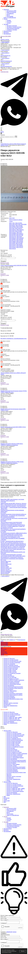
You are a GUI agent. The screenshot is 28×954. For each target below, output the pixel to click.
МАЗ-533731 (12, 246)
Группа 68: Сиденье (9, 692)
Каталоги (6, 700)
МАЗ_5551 (12, 223)
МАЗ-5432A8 (20, 229)
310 (3, 65)
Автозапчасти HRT (11, 808)
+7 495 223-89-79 (5, 50)
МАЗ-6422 (19, 236)
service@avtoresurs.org (6, 66)
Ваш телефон (4, 920)
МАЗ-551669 (19, 243)
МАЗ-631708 (19, 235)
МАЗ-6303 (23, 224)
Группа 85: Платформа (9, 697)
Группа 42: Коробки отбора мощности (13, 688)
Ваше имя (3, 916)
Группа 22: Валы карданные (11, 668)
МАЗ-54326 (12, 243)
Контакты (6, 32)
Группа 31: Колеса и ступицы (11, 678)
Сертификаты (10, 811)
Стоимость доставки (12, 827)
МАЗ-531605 (19, 227)
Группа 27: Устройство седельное (12, 673)
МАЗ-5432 (12, 228)
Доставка (6, 822)
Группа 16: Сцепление (9, 663)
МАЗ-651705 (12, 240)
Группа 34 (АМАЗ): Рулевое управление (14, 680)
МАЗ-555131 (19, 247)
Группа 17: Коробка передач (11, 665)
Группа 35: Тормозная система (11, 682)
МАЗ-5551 (19, 232)
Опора (11, 221)
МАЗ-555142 (12, 244)
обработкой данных (11, 931)
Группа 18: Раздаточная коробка (12, 666)
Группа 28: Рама (8, 674)
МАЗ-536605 (12, 242)
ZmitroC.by (12, 639)
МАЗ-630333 (19, 246)
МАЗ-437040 (19, 225)
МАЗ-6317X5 (12, 236)
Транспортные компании (13, 826)
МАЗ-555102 (19, 240)
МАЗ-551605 (18, 223)
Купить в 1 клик (5, 262)
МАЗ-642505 (12, 239)
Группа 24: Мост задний (10, 670)
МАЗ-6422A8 (20, 237)
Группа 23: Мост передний (10, 669)
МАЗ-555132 (12, 248)
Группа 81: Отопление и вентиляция (13, 693)
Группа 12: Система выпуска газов (12, 661)
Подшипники (7, 704)
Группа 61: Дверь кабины (10, 690)
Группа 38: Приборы (9, 685)
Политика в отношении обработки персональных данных (9, 952)
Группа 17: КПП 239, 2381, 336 (11, 718)
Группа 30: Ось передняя (10, 677)
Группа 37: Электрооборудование (12, 684)
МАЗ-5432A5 (12, 229)
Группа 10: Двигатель (9, 658)
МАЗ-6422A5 (12, 237)
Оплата (5, 816)
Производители (8, 31)
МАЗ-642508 (19, 239)
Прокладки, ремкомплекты (10, 705)
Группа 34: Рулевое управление (12, 681)
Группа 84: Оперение (9, 696)
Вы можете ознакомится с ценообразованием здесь (14, 338)
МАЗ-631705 (12, 235)
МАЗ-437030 (12, 227)
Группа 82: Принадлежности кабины (13, 694)
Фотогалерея (10, 813)
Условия (9, 818)
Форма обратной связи (6, 634)
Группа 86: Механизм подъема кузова (13, 699)
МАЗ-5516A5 (12, 232)
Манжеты (6, 701)
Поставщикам (7, 33)
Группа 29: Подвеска (9, 676)
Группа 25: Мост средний (10, 672)
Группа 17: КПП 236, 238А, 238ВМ (13, 717)
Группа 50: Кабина (8, 689)
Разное (5, 707)
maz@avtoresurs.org (5, 55)
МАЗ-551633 (12, 247)
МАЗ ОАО (12, 218)
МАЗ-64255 (12, 225)
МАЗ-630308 (12, 233)
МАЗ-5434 (17, 224)
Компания (6, 807)
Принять (23, 951)
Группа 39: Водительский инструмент (13, 686)
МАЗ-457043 (19, 242)
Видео (8, 812)
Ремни (5, 724)
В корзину (3, 273)
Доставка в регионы (12, 823)
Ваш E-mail (3, 918)
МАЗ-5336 (12, 224)
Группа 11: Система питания (11, 659)
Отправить (3, 933)
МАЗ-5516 (12, 231)
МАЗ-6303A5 (19, 233)
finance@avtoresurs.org (6, 61)
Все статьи (3, 560)
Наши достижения (11, 809)
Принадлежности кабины (15, 219)
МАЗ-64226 (19, 244)
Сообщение (3, 923)
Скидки (9, 820)
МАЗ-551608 (18, 231)
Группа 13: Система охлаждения (12, 662)
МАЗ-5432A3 (18, 228)
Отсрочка (9, 819)
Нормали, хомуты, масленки (11, 703)
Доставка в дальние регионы (14, 824)
